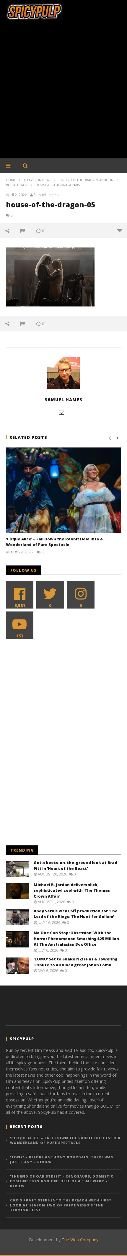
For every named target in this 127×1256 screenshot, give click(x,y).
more (119, 230)
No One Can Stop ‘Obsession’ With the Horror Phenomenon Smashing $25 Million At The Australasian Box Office (76, 938)
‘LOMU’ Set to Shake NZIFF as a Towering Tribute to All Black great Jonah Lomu (76, 962)
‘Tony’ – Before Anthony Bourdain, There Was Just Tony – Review (61, 1159)
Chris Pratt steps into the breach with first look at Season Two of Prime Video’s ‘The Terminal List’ (61, 1205)
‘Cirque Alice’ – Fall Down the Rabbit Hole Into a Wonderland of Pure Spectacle (54, 541)
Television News (37, 180)
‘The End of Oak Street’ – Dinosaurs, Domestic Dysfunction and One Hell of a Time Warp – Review (61, 1181)
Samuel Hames (46, 195)
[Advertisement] (63, 92)
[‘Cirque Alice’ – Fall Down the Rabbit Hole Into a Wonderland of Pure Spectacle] (63, 490)
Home (11, 180)
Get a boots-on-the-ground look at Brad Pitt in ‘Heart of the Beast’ (75, 865)
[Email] (61, 412)
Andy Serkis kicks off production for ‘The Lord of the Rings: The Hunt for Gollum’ (76, 913)
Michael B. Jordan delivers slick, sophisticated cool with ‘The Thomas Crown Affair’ (72, 890)
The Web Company (80, 1239)
